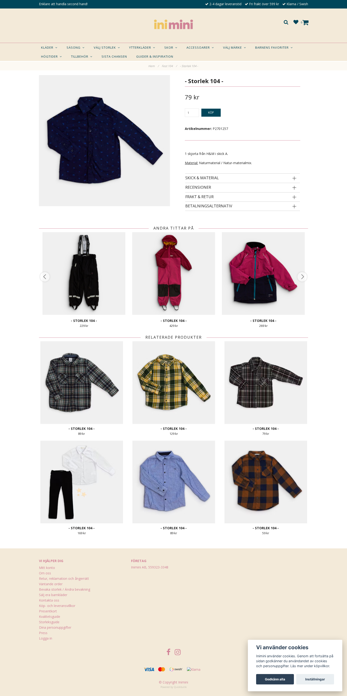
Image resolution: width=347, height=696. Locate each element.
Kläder (48, 47)
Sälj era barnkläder (53, 595)
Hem (153, 66)
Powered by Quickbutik (174, 687)
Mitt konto (47, 567)
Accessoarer (199, 47)
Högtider (50, 56)
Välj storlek (106, 47)
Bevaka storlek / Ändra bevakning (64, 589)
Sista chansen (114, 56)
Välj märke (233, 47)
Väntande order (51, 584)
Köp (211, 113)
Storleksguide (49, 622)
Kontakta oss (49, 600)
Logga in (45, 638)
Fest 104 (169, 66)
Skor (169, 47)
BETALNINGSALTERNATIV (208, 206)
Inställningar (315, 679)
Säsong (74, 47)
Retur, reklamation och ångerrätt (64, 578)
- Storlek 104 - (189, 66)
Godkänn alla (275, 679)
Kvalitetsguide (49, 616)
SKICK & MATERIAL (202, 178)
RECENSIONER (198, 187)
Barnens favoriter (273, 47)
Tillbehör (80, 56)
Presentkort (48, 611)
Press (43, 633)
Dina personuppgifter (55, 627)
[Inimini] (173, 24)
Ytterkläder (141, 47)
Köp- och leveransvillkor (57, 605)
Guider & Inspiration (154, 56)
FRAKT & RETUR (199, 197)
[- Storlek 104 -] (104, 140)
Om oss (45, 573)
